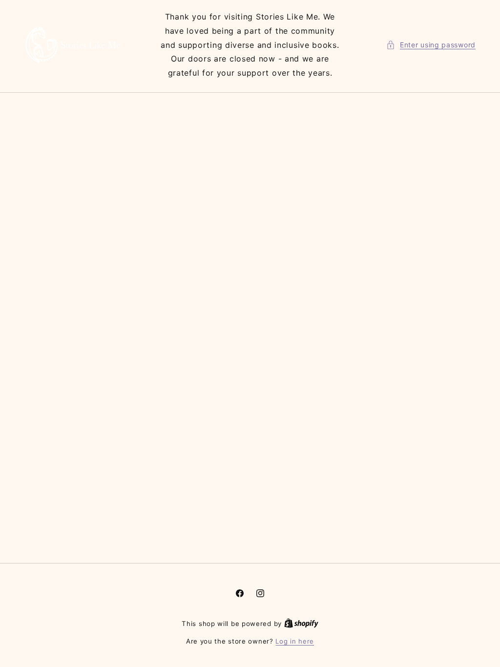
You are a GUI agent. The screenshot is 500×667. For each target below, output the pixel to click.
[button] (431, 45)
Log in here (294, 641)
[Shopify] (301, 623)
